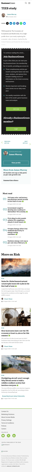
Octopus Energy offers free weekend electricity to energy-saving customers (17, 231)
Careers (3, 429)
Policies (3, 426)
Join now (16, 109)
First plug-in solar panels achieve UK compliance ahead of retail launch (17, 220)
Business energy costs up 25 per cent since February (18, 242)
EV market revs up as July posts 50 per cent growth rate (15, 174)
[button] (26, 3)
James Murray (11, 14)
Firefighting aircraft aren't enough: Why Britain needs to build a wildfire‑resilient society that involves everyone (15, 381)
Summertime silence (10, 180)
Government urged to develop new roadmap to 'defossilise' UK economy (17, 210)
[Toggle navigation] (29, 3)
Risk (2, 278)
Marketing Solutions (7, 414)
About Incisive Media (8, 417)
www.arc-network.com (13, 466)
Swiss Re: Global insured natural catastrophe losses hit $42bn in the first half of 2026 (15, 283)
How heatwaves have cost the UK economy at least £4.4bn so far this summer (15, 333)
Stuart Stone (8, 299)
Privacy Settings (6, 420)
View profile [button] (16, 163)
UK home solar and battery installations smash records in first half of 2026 (18, 199)
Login (16, 129)
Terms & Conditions (7, 423)
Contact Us (4, 411)
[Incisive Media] (4, 451)
